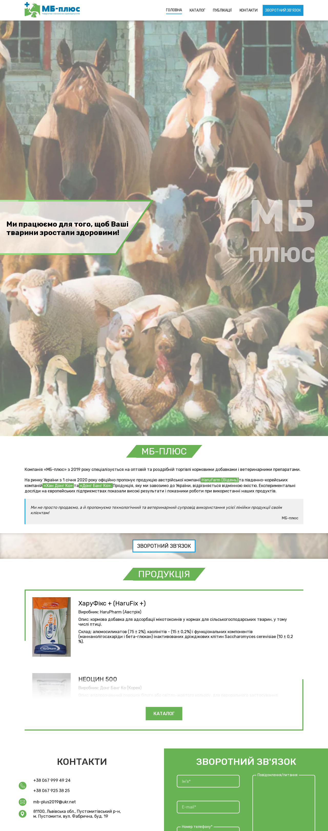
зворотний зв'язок (164, 546)
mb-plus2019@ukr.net (54, 801)
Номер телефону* (197, 826)
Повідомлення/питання (278, 775)
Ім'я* (186, 781)
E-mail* (189, 807)
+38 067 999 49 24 (51, 780)
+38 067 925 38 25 (51, 790)
